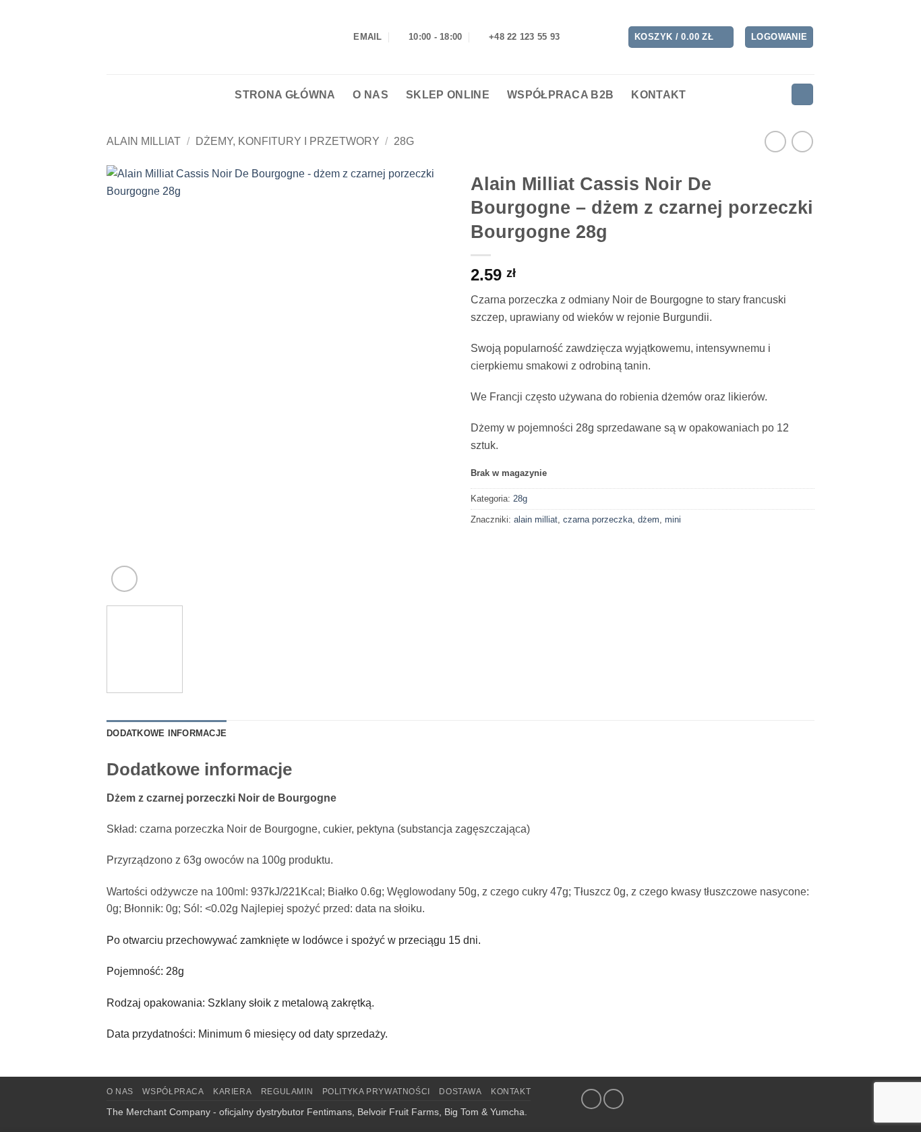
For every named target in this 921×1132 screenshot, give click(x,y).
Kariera (232, 1091)
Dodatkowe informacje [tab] (167, 733)
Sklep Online (447, 94)
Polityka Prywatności (376, 1091)
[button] (681, 37)
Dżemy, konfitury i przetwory (288, 141)
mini (673, 519)
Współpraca (173, 1091)
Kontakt (658, 94)
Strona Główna (285, 94)
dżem (648, 519)
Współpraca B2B (560, 94)
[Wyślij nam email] (613, 1099)
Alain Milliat (144, 141)
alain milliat (536, 519)
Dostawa (460, 1091)
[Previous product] (802, 141)
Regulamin (287, 1091)
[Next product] (775, 141)
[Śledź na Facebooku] (591, 1099)
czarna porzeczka (597, 519)
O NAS (120, 1091)
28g (404, 141)
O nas (370, 94)
